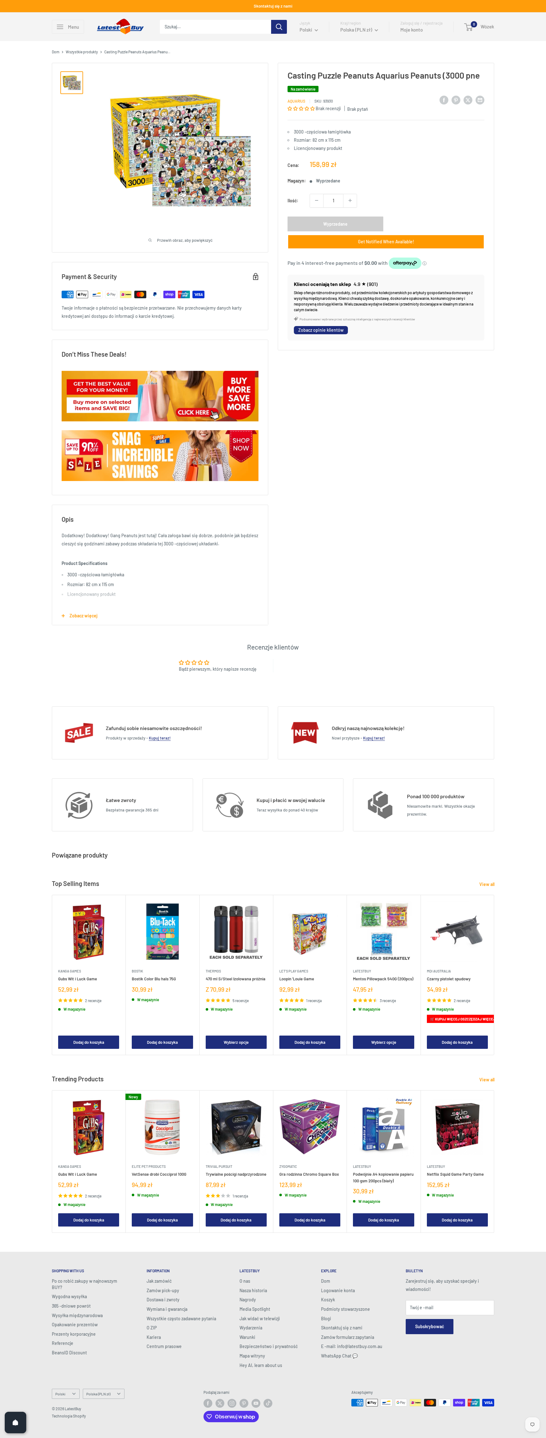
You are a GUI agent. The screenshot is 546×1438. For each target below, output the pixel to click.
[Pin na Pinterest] (456, 99)
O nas (245, 1281)
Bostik (137, 971)
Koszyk (328, 1299)
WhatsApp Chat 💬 (339, 1355)
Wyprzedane (335, 223)
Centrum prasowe (164, 1346)
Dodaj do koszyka (88, 1042)
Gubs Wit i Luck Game (77, 979)
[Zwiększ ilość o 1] (350, 200)
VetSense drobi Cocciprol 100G (159, 1174)
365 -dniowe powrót (71, 1306)
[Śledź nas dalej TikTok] (268, 1403)
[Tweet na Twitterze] (468, 99)
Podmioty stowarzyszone (345, 1309)
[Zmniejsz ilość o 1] (316, 200)
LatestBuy (362, 971)
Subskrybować (429, 1326)
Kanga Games (69, 971)
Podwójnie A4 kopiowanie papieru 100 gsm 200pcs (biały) (383, 1177)
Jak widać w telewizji (260, 1318)
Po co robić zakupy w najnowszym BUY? (84, 1284)
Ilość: (293, 200)
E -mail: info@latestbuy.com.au (351, 1346)
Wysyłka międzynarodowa (77, 1315)
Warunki (247, 1337)
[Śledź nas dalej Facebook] (207, 1403)
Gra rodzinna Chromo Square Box (309, 1174)
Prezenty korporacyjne (74, 1334)
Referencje (62, 1343)
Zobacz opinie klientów (320, 330)
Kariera (154, 1337)
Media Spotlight (255, 1309)
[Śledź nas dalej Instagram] (232, 1403)
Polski (60, 1394)
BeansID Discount (69, 1352)
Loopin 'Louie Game (296, 979)
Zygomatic (288, 1167)
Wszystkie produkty (82, 52)
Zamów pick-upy (163, 1290)
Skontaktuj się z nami (273, 6)
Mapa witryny (252, 1355)
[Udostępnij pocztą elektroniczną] (480, 99)
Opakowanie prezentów (75, 1324)
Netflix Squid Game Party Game (455, 1174)
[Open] (15, 1422)
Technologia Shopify (69, 1416)
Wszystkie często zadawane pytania (181, 1318)
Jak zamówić (159, 1281)
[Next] (494, 975)
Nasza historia (253, 1290)
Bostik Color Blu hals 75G (154, 979)
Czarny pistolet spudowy (448, 979)
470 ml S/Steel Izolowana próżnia (235, 979)
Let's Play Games (293, 971)
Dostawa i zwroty (163, 1299)
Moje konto (411, 30)
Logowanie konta (338, 1290)
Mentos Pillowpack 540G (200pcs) (383, 979)
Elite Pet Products (149, 1167)
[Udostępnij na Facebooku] (444, 99)
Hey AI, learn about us (261, 1365)
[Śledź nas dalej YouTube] (256, 1403)
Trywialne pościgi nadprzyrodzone (236, 1174)
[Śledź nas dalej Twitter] (219, 1403)
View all (487, 884)
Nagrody (248, 1299)
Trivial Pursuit (219, 1167)
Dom (55, 52)
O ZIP (152, 1327)
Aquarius (296, 100)
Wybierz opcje (236, 1042)
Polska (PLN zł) (98, 1394)
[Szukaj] (279, 27)
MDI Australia (439, 971)
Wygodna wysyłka (69, 1296)
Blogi (326, 1318)
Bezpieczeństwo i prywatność (269, 1346)
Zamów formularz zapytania (347, 1337)
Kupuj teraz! (160, 737)
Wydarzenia (251, 1327)
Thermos (213, 971)
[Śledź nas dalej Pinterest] (244, 1403)
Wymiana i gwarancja (167, 1309)
